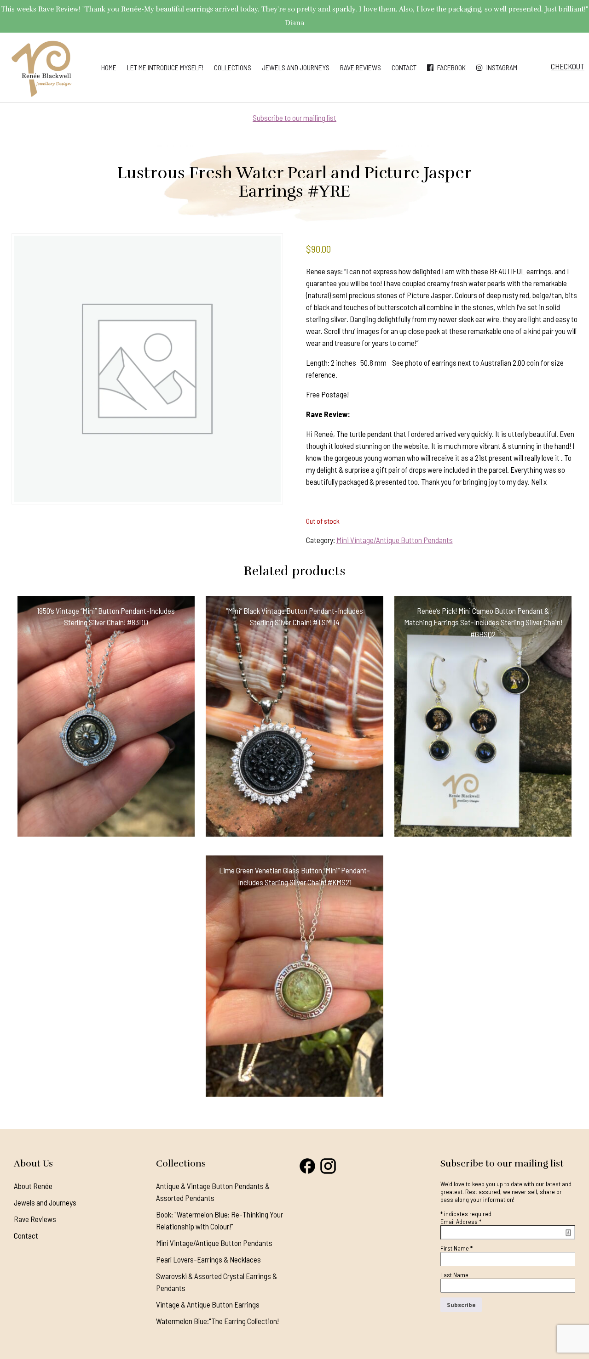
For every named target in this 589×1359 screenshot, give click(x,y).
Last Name (454, 1275)
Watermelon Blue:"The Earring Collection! (217, 1320)
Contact (404, 67)
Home (108, 67)
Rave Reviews (360, 67)
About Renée (33, 1185)
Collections (232, 67)
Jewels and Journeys (295, 67)
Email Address (460, 1221)
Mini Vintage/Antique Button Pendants (394, 539)
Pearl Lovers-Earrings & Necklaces (208, 1259)
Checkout (567, 66)
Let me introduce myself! (165, 67)
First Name (456, 1248)
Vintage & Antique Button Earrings (208, 1304)
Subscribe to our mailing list (294, 117)
